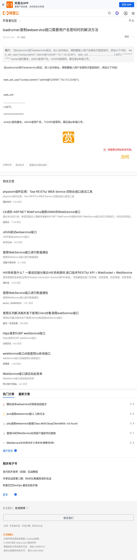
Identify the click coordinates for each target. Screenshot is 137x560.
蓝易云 (6, 221)
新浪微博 (20, 508)
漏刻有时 (7, 201)
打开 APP (126, 4)
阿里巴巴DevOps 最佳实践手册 (20, 485)
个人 (131, 20)
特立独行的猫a (10, 383)
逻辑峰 (6, 363)
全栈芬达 (7, 343)
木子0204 (7, 242)
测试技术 (20, 164)
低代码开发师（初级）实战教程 (20, 471)
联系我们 (68, 518)
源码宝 (6, 282)
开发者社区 (14, 525)
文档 (6, 525)
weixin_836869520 (12, 302)
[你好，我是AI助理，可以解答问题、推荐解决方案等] (117, 13)
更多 (5, 494)
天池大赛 (26, 525)
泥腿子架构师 (9, 262)
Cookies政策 (33, 538)
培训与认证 (37, 525)
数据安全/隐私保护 (38, 164)
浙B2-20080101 (37, 546)
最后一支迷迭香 (10, 323)
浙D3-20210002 (35, 550)
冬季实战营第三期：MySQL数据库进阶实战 (27, 478)
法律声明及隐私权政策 (14, 538)
